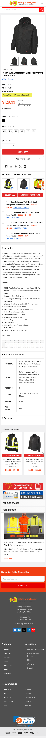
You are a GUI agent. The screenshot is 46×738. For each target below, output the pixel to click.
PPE (29, 660)
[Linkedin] (25, 166)
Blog (6, 669)
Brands (6, 649)
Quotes (7, 657)
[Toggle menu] (3, 3)
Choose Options (20, 207)
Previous (3, 454)
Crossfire (28, 693)
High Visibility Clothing (35, 649)
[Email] (11, 166)
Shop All (30, 668)
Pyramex (7, 697)
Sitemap (7, 673)
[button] (23, 486)
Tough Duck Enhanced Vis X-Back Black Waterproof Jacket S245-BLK (11, 461)
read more (8, 558)
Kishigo (28, 689)
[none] (24, 36)
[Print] (16, 166)
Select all (10, 195)
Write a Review (7, 79)
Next (43, 454)
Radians (28, 701)
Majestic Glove (30, 697)
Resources (8, 665)
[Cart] (42, 3)
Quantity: (6, 141)
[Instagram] (29, 630)
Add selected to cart (30, 195)
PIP (5, 693)
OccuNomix (8, 701)
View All (28, 705)
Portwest (7, 689)
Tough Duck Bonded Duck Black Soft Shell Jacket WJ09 (34, 461)
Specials (7, 653)
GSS (5, 705)
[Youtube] (33, 630)
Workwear (31, 664)
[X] (20, 166)
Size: (9, 126)
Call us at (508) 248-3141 (24, 624)
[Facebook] (6, 166)
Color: (10, 116)
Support (7, 661)
